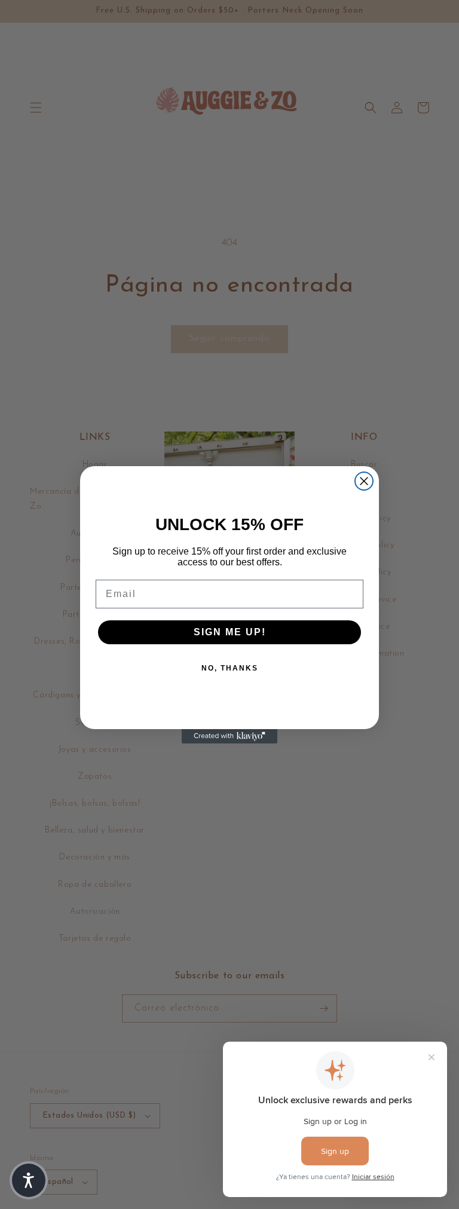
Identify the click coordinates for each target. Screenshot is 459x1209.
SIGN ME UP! (230, 632)
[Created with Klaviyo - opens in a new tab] (229, 736)
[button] (29, 1180)
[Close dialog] (364, 481)
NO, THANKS (229, 668)
